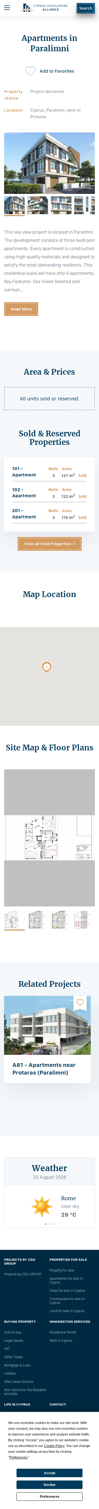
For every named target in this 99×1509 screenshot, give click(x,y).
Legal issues (13, 1341)
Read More (21, 309)
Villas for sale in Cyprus (67, 1291)
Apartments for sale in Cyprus (66, 1280)
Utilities (10, 1373)
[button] (46, 668)
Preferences (49, 1497)
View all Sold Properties (47, 544)
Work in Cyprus (61, 1341)
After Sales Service (18, 1382)
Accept (49, 1473)
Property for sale (62, 1270)
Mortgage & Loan (17, 1365)
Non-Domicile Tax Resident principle (25, 1392)
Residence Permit (63, 1332)
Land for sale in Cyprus (67, 1311)
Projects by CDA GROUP (22, 1274)
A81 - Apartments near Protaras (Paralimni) (44, 1069)
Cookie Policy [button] (54, 1446)
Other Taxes (13, 1357)
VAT (7, 1349)
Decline (50, 1485)
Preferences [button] (18, 1457)
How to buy (12, 1332)
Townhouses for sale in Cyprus (67, 1301)
